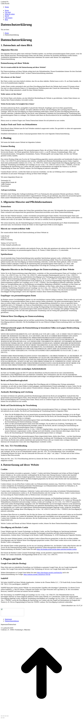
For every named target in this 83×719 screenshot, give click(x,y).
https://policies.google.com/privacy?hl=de (37, 574)
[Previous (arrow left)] (1, 717)
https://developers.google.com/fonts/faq (49, 572)
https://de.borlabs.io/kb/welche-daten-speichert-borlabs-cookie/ (57, 549)
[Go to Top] (41, 713)
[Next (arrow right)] (3, 717)
